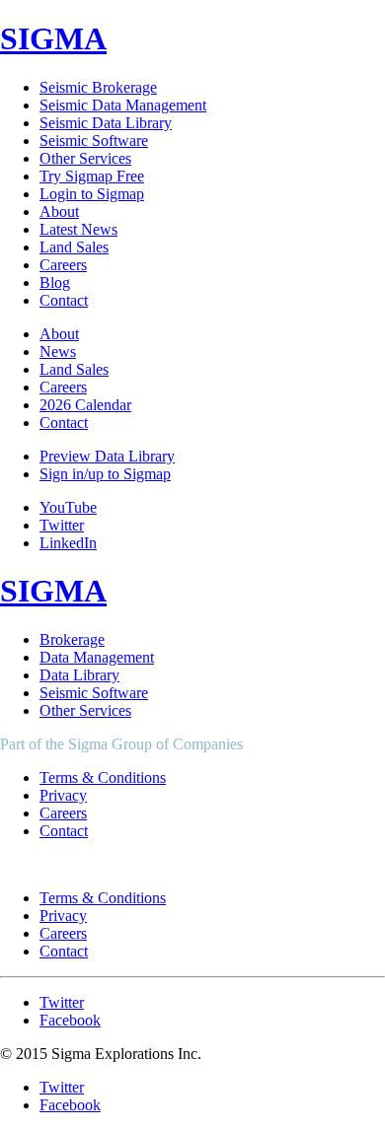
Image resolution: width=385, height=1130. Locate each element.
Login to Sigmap (91, 193)
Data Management (96, 657)
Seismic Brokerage (98, 87)
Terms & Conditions (102, 777)
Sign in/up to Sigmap (105, 473)
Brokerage (72, 639)
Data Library (79, 675)
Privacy (63, 795)
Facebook (70, 1020)
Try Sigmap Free (91, 176)
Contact (63, 300)
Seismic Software (93, 140)
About (59, 211)
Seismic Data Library (105, 122)
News (57, 351)
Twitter (61, 525)
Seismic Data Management (122, 105)
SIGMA (53, 38)
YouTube (68, 507)
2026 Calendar (85, 404)
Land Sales (74, 247)
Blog (54, 282)
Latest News (78, 229)
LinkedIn (68, 542)
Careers (63, 264)
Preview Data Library (107, 456)
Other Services (85, 158)
